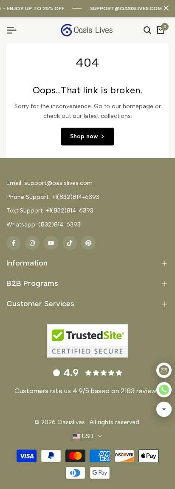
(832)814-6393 (59, 224)
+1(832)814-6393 (75, 197)
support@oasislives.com (126, 8)
